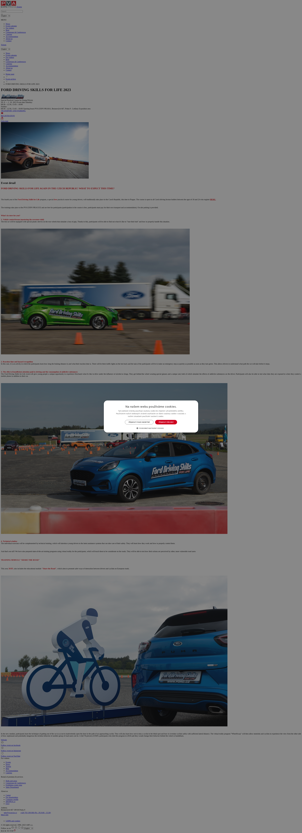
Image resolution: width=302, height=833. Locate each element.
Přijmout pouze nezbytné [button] (139, 422)
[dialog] (151, 416)
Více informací (169, 416)
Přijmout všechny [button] (166, 422)
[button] (151, 428)
